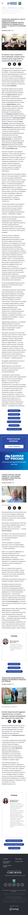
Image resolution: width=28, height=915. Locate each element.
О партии (5, 859)
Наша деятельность (12, 7)
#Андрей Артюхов (14, 410)
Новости (21, 7)
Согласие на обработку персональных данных (14, 901)
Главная (4, 7)
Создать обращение (14, 446)
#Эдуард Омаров (14, 418)
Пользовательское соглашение (14, 896)
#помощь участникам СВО (14, 840)
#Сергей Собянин (14, 664)
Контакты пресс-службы (7, 866)
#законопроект (14, 425)
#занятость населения (14, 429)
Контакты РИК (19, 861)
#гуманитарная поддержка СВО (14, 844)
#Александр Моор (14, 667)
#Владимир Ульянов (14, 421)
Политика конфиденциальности (14, 897)
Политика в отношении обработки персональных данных (14, 899)
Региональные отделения (7, 862)
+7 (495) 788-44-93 (14, 873)
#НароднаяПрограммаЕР (14, 671)
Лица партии (18, 859)
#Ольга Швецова (14, 414)
